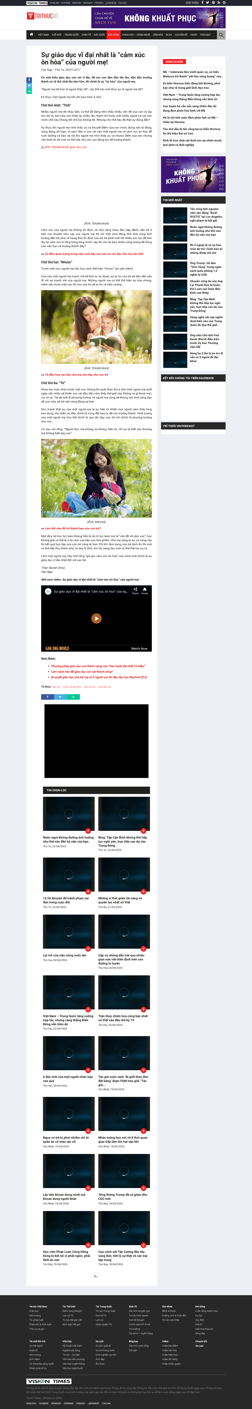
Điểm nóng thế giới (72, 1311)
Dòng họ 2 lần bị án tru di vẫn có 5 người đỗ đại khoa (206, 357)
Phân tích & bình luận (40, 1324)
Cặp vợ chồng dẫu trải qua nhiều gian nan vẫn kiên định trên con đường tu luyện (121, 959)
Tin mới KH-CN (37, 1341)
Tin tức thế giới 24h (72, 1320)
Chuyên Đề (201, 1341)
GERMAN (88, 3)
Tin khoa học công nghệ (41, 1363)
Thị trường (134, 1329)
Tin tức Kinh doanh (138, 1315)
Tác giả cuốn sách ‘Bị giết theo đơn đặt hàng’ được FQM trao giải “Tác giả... (123, 1081)
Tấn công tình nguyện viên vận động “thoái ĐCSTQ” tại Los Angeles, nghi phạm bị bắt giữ (206, 214)
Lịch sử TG (68, 1315)
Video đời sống (169, 1359)
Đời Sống (113, 34)
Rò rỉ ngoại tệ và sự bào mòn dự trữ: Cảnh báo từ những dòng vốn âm (206, 248)
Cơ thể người (36, 1345)
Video (193, 34)
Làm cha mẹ (90, 686)
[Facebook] (202, 2)
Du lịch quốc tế (103, 1345)
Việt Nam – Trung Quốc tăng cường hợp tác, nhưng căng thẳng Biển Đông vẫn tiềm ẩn (68, 1020)
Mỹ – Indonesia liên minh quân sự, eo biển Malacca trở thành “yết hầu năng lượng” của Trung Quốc (192, 76)
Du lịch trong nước (105, 1350)
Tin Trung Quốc (104, 1306)
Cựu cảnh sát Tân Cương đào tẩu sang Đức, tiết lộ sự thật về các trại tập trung (122, 1256)
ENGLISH (54, 3)
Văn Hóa (158, 34)
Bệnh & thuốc (169, 1311)
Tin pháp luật (36, 1320)
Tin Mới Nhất (172, 200)
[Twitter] (207, 2)
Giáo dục (34, 1311)
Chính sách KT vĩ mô (139, 1324)
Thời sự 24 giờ (36, 1329)
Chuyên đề (181, 34)
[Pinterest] (213, 2)
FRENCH (98, 3)
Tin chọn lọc (56, 790)
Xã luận (133, 1350)
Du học (198, 1315)
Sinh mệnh (34, 1359)
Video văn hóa (169, 1350)
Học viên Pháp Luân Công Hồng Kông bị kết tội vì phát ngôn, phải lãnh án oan (66, 1256)
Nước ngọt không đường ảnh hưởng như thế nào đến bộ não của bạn (206, 230)
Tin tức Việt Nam (38, 1306)
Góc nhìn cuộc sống (139, 1345)
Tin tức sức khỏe (170, 1320)
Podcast (205, 34)
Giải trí (198, 1324)
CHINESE (65, 3)
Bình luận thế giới (71, 1324)
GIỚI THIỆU (192, 2)
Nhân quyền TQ (104, 1324)
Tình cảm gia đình (72, 686)
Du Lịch (99, 1341)
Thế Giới (56, 34)
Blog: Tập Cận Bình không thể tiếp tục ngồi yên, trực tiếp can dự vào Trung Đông (122, 841)
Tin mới (199, 1346)
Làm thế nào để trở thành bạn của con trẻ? (73, 528)
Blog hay (133, 1341)
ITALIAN (122, 3)
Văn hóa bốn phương (73, 1359)
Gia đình (199, 1320)
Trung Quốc (71, 34)
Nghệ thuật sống (71, 1350)
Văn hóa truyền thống (74, 1363)
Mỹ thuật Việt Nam (72, 1345)
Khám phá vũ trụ (38, 1368)
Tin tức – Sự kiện (71, 1354)
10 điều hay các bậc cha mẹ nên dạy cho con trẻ (76, 374)
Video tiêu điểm (170, 1345)
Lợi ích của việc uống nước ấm (64, 955)
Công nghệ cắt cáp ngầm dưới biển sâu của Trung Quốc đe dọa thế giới (206, 321)
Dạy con (56, 686)
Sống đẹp (200, 1333)
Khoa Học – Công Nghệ (136, 34)
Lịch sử (99, 1320)
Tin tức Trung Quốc (105, 1311)
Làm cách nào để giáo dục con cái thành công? (82, 671)
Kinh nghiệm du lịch (106, 1354)
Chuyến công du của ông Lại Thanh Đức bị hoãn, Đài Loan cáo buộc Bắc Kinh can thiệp (206, 286)
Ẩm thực (100, 1363)
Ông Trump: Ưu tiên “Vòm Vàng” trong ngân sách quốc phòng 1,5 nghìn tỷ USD (205, 268)
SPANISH (76, 3)
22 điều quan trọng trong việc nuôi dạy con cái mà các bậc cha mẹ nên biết (94, 254)
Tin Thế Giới (69, 1306)
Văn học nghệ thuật (73, 1368)
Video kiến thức (170, 1354)
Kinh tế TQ (101, 1315)
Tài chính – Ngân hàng (141, 1333)
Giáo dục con (104, 686)
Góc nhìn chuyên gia (139, 1311)
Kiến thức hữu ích (204, 1329)
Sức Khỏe (99, 34)
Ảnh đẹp (100, 1359)
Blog (169, 34)
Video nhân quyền (171, 1363)
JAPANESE (110, 3)
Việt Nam (43, 34)
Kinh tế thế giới (136, 1320)
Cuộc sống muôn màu (206, 1311)
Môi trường (35, 1315)
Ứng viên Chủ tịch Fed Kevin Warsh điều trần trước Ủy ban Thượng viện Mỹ (204, 341)
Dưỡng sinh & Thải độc (174, 1315)
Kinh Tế (86, 34)
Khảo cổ (33, 1350)
